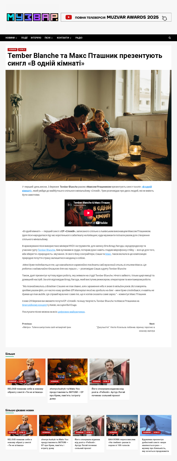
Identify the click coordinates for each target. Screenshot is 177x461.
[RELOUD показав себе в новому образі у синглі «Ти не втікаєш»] (25, 372)
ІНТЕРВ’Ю (36, 37)
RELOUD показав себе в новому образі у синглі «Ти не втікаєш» (20, 442)
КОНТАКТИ (63, 37)
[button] (169, 37)
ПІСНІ (47, 37)
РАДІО (79, 37)
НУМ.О (22, 49)
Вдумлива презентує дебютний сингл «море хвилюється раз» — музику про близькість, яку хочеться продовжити (155, 445)
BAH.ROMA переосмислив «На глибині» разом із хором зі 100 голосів (121, 442)
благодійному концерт (34, 304)
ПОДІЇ (24, 37)
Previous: (46, 325)
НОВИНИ (10, 37)
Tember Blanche (46, 249)
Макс (108, 253)
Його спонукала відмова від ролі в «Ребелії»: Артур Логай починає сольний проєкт (108, 392)
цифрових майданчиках (71, 311)
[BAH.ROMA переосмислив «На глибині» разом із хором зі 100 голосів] (122, 425)
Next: (126, 327)
